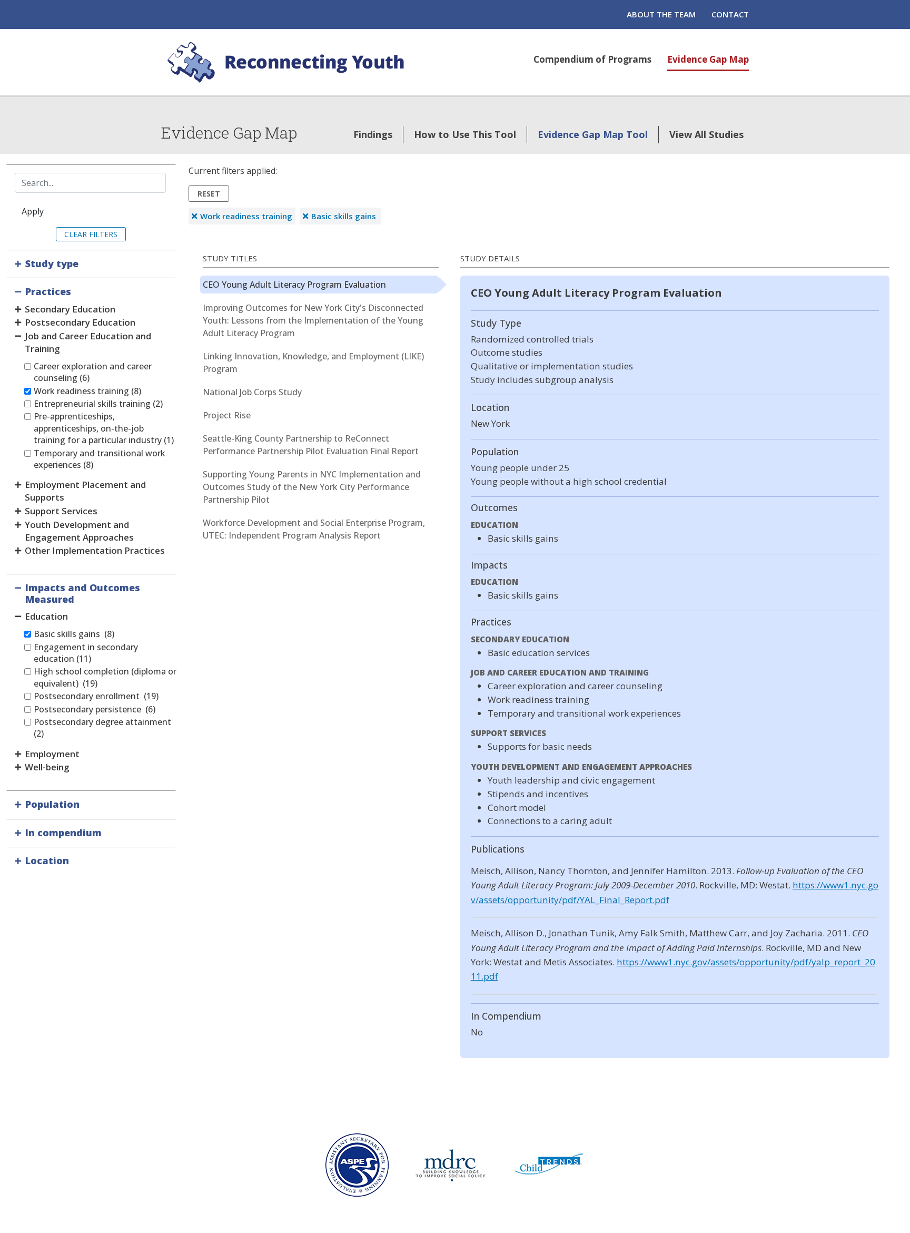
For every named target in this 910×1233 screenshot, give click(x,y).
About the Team (661, 14)
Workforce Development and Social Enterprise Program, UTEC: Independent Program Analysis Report (314, 529)
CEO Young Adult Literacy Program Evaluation (294, 284)
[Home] (287, 62)
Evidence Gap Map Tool (593, 134)
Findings (372, 134)
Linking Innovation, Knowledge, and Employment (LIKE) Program (313, 362)
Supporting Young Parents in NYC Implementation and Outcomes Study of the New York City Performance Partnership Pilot (312, 486)
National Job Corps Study (252, 392)
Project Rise (227, 415)
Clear (75, 234)
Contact (730, 14)
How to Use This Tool (465, 134)
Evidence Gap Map (708, 59)
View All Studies (706, 134)
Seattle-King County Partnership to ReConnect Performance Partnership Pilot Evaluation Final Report (311, 445)
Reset (208, 194)
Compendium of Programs (592, 59)
